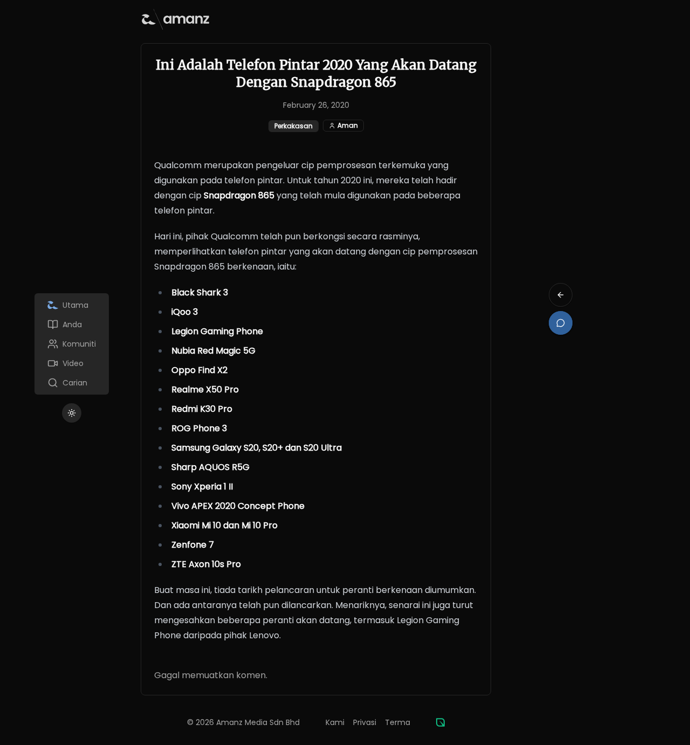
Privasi (364, 722)
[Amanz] (440, 722)
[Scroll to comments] (560, 323)
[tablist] (71, 344)
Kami (335, 722)
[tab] (72, 305)
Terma (397, 722)
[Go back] (560, 295)
